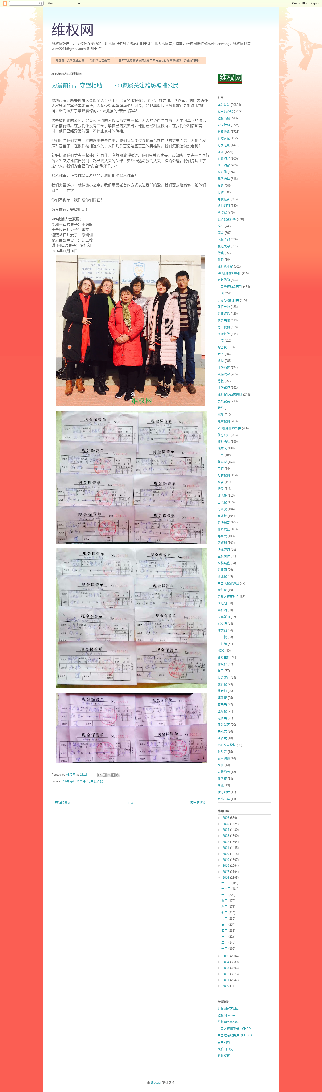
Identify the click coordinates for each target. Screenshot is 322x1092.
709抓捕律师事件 (74, 781)
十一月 (226, 888)
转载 (221, 408)
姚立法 (222, 623)
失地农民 (224, 401)
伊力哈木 (224, 792)
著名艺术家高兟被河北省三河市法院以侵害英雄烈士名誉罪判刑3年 (160, 60)
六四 (221, 354)
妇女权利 (224, 475)
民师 (221, 468)
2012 (226, 974)
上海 (221, 340)
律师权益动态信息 (230, 394)
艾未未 (222, 704)
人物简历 (224, 772)
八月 (224, 906)
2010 (226, 986)
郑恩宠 (222, 698)
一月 (224, 948)
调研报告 (224, 522)
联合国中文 (225, 1049)
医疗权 (222, 711)
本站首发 (224, 105)
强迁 (221, 152)
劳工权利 (224, 327)
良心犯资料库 (227, 219)
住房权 (222, 778)
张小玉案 (224, 799)
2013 (226, 968)
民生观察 (224, 1042)
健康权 (222, 576)
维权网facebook (228, 1022)
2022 (226, 842)
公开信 (222, 172)
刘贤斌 (222, 738)
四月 (224, 930)
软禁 (221, 259)
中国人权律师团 (228, 583)
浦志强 (222, 630)
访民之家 (224, 145)
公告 (221, 482)
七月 (224, 913)
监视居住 (224, 556)
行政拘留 (224, 158)
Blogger (156, 1082)
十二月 (226, 883)
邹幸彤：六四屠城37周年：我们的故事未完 (83, 60)
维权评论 (224, 313)
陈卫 (221, 670)
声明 (221, 293)
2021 (226, 847)
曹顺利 (222, 542)
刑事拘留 (224, 165)
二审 (221, 455)
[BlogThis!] (104, 775)
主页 (130, 802)
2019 (226, 859)
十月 (224, 895)
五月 (224, 924)
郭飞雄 (222, 495)
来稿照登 (224, 563)
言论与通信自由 (228, 300)
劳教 (221, 381)
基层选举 (224, 179)
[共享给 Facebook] (113, 775)
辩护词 (222, 610)
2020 (226, 854)
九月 (224, 900)
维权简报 (224, 118)
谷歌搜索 (224, 1055)
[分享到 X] (108, 775)
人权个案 (224, 239)
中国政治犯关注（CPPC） (236, 1035)
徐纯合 (222, 664)
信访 (221, 192)
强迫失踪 (224, 246)
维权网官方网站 (228, 1008)
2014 (226, 962)
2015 (226, 956)
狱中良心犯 (95, 781)
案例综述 (224, 758)
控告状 (222, 347)
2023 (226, 835)
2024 (226, 830)
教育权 (222, 684)
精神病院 (224, 441)
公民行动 (224, 125)
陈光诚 (222, 462)
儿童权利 (224, 421)
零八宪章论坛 (227, 745)
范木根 (222, 691)
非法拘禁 (224, 367)
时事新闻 (224, 617)
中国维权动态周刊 (230, 286)
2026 (226, 818)
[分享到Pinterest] (117, 775)
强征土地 (224, 307)
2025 (226, 824)
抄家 (221, 488)
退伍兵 (222, 718)
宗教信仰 (224, 280)
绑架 (221, 414)
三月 (224, 936)
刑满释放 (224, 334)
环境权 (222, 516)
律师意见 (224, 529)
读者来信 (224, 320)
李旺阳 (222, 603)
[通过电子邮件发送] (99, 775)
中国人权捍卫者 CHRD (234, 1028)
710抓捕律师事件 (229, 428)
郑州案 (222, 536)
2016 (226, 877)
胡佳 (221, 765)
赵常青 (222, 752)
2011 (226, 980)
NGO (221, 650)
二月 (224, 942)
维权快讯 (224, 131)
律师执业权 (225, 266)
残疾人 (222, 448)
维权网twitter (226, 1015)
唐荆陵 (222, 590)
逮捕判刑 (224, 205)
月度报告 (224, 199)
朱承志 (222, 731)
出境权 (222, 502)
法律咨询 (224, 549)
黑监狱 (222, 212)
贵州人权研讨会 (228, 596)
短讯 (221, 785)
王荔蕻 (222, 644)
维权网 (72, 30)
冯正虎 (222, 509)
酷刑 (221, 226)
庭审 (221, 233)
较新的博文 (62, 802)
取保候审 (224, 374)
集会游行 (224, 677)
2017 (226, 872)
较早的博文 (198, 802)
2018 (226, 865)
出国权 (222, 637)
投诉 (221, 185)
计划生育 (224, 657)
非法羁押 (224, 387)
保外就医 (224, 724)
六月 (224, 918)
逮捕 (221, 361)
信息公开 (224, 435)
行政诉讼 (224, 138)
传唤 (221, 253)
